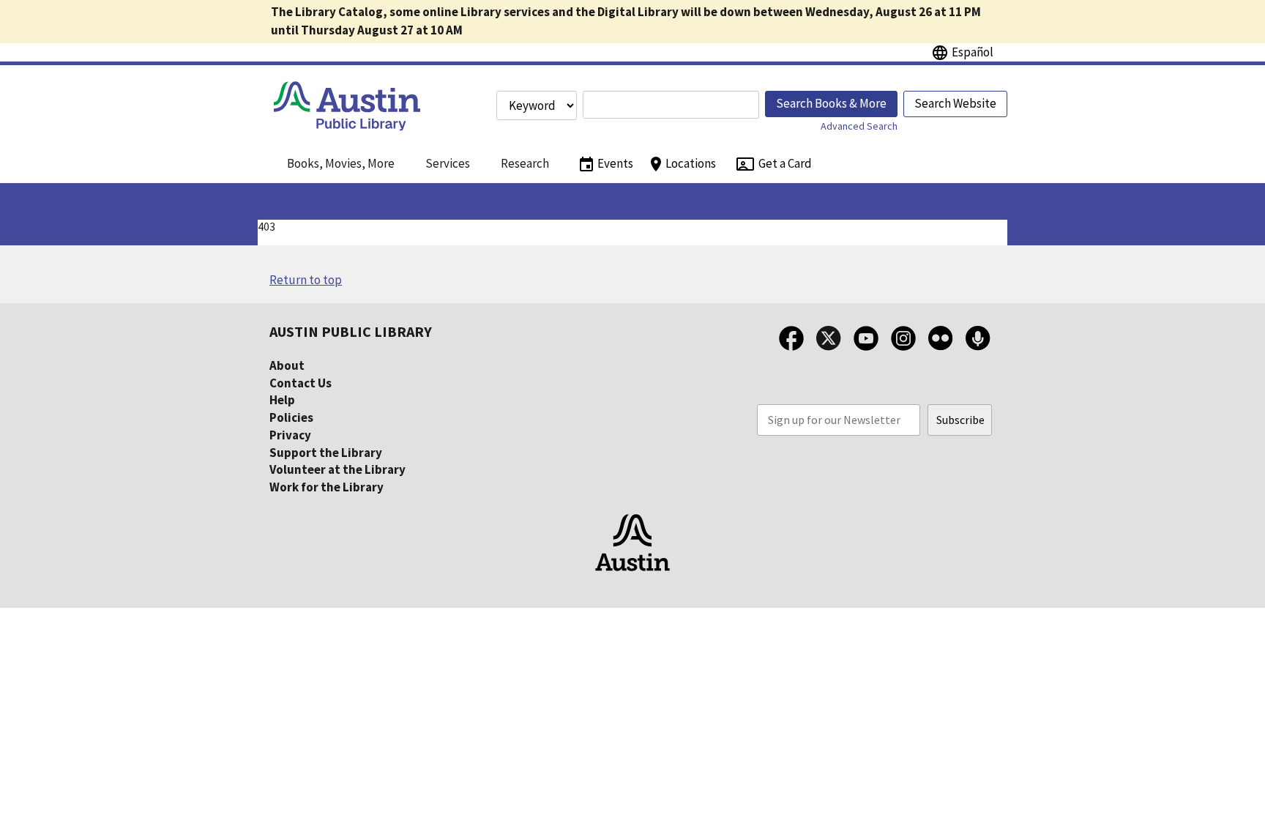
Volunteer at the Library (337, 469)
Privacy (290, 435)
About (287, 365)
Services (447, 163)
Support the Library (325, 453)
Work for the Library (326, 487)
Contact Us (300, 383)
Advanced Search (859, 126)
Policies (291, 417)
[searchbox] (671, 105)
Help (282, 400)
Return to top (305, 280)
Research (525, 163)
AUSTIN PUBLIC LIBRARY (350, 331)
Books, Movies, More (341, 163)
